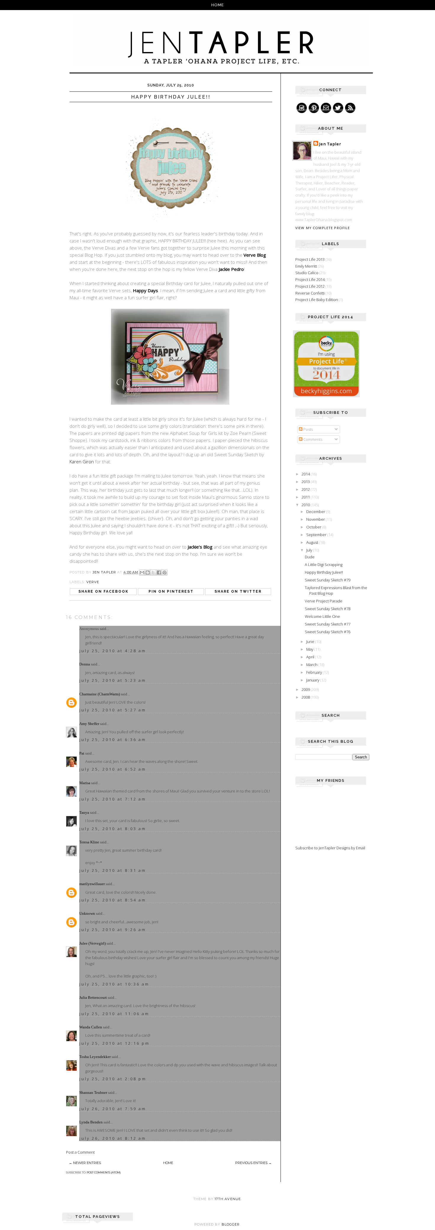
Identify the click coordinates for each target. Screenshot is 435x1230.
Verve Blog (255, 255)
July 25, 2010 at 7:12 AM (112, 799)
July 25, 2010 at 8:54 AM (112, 900)
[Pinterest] (314, 108)
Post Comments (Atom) (104, 1172)
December (316, 511)
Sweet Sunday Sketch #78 (327, 608)
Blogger (231, 1224)
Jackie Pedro (231, 269)
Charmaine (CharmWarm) (99, 694)
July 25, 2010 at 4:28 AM (112, 650)
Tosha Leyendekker (95, 1056)
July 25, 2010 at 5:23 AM (112, 680)
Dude (310, 556)
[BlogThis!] (148, 572)
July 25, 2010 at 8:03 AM (112, 828)
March (312, 664)
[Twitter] (338, 108)
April (310, 657)
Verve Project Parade (323, 601)
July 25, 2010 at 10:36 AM (114, 984)
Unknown (87, 913)
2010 (306, 504)
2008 (306, 697)
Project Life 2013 (310, 259)
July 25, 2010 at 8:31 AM (112, 870)
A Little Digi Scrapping (323, 564)
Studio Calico (306, 272)
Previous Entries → (253, 1163)
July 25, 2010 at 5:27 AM (112, 710)
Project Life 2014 (310, 279)
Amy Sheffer (89, 723)
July (309, 550)
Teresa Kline (89, 842)
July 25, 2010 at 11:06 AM (114, 1013)
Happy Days (145, 290)
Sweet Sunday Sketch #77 (327, 624)
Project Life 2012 (310, 286)
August (312, 542)
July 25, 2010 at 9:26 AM (112, 929)
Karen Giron (82, 461)
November (316, 519)
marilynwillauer (92, 884)
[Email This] (142, 572)
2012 (306, 489)
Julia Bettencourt (93, 997)
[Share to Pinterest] (164, 572)
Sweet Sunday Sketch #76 (327, 631)
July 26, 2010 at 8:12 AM (112, 1138)
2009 (306, 689)
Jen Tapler (330, 144)
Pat (81, 753)
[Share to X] (153, 572)
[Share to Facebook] (159, 572)
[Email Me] (326, 108)
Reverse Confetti (310, 293)
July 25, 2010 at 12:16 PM (114, 1043)
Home (217, 5)
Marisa (84, 783)
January (313, 680)
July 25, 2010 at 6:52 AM (112, 769)
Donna (84, 664)
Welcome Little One (322, 616)
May (310, 649)
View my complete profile (322, 228)
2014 (306, 474)
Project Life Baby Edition (316, 299)
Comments (312, 439)
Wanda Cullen (90, 1027)
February (314, 672)
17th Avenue (228, 1199)
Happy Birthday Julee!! (324, 572)
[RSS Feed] (350, 108)
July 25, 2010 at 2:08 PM (112, 1078)
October (314, 527)
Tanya (84, 812)
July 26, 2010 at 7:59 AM (112, 1108)
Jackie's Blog (200, 547)
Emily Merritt (306, 266)
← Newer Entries (85, 1163)
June (310, 641)
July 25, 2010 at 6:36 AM (112, 739)
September (316, 534)
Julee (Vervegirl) (92, 943)
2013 (306, 481)
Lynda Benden (91, 1122)
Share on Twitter (238, 591)
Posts (307, 429)
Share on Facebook (103, 591)
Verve (92, 582)
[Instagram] (302, 108)
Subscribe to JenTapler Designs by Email (330, 847)
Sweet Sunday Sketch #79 (327, 580)
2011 (306, 497)
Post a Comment (80, 1152)
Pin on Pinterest (171, 591)
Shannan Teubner (93, 1092)
